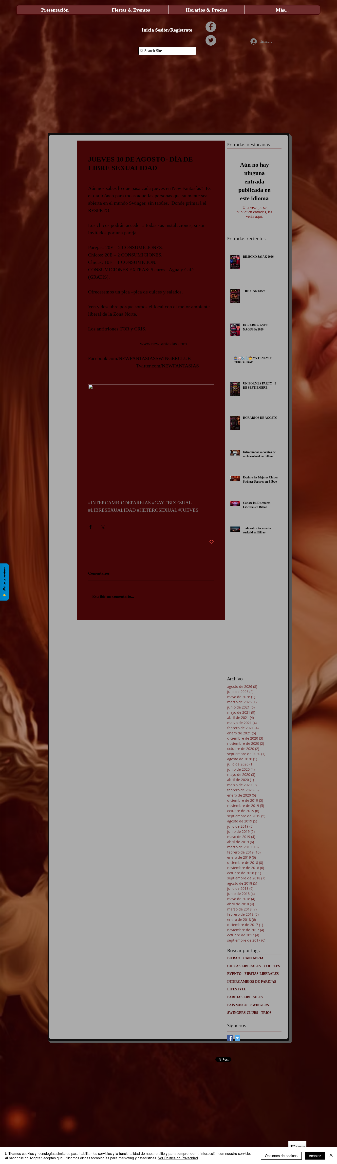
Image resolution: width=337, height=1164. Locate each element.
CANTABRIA (253, 958)
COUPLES (272, 966)
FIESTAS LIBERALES (261, 974)
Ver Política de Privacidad (178, 1157)
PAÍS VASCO (237, 1005)
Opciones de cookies (281, 1155)
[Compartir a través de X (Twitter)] (102, 527)
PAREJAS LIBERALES (245, 997)
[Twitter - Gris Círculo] (211, 40)
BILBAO (233, 958)
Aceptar (315, 1155)
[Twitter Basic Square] (237, 1038)
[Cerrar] (331, 1155)
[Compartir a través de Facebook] (90, 527)
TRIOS (266, 1013)
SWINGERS (259, 1005)
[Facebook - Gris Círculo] (211, 26)
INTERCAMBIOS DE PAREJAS (251, 981)
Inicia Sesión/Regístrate (167, 30)
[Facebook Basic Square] (230, 1038)
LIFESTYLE (236, 989)
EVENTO (234, 974)
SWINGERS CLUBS (242, 1013)
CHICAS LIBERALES (244, 966)
